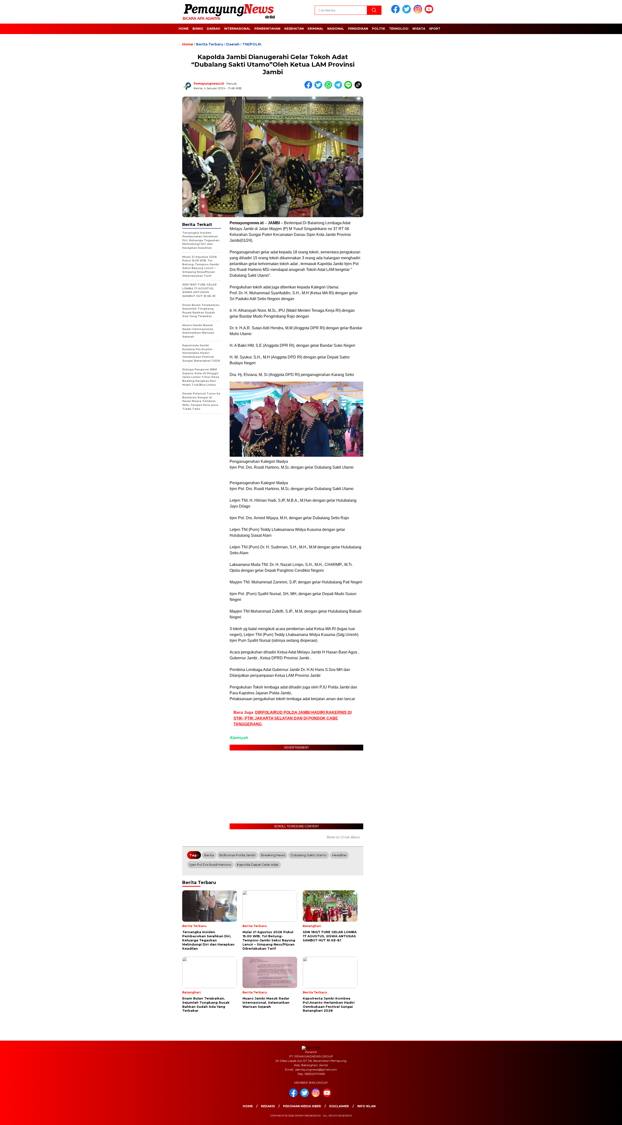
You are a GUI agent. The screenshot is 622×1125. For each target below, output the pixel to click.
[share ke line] (349, 87)
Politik (378, 28)
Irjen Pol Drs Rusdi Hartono (210, 864)
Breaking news (273, 855)
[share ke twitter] (319, 87)
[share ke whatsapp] (329, 87)
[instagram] (419, 12)
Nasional (335, 28)
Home (184, 28)
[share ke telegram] (339, 87)
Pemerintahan (267, 28)
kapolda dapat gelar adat (257, 864)
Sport (434, 28)
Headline (339, 855)
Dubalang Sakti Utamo (309, 855)
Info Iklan (366, 1106)
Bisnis (197, 28)
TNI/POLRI (251, 44)
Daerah (213, 28)
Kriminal (315, 28)
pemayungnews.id (209, 83)
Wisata (418, 28)
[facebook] (396, 12)
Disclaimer (339, 1106)
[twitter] (407, 12)
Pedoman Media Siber (302, 1106)
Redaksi (268, 1106)
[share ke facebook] (309, 87)
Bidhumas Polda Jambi (237, 855)
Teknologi (398, 28)
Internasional (237, 28)
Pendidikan (358, 28)
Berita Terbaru (209, 44)
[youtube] (430, 12)
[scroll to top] (599, 1117)
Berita (209, 855)
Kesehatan (294, 28)
